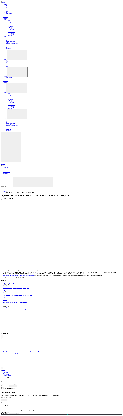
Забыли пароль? (13, 385)
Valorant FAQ (6, 290)
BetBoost (5, 285)
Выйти (2, 175)
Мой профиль (6, 170)
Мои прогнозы (6, 172)
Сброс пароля (3, 399)
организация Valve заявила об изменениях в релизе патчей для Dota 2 (18, 275)
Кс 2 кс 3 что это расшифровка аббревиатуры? (16, 288)
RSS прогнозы (6, 373)
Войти (2, 387)
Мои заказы (5, 173)
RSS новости (6, 372)
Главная (5, 188)
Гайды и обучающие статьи (9, 283)
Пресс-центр (6, 374)
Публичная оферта (7, 375)
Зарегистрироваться (5, 412)
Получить (3, 164)
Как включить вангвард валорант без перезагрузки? (18, 295)
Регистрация (11, 388)
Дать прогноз (6, 167)
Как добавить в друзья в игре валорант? (14, 309)
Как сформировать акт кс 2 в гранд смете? (15, 302)
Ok (67, 414)
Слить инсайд (6, 168)
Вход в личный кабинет (13, 413)
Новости (5, 191)
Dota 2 (4, 190)
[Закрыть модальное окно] (1, 379)
